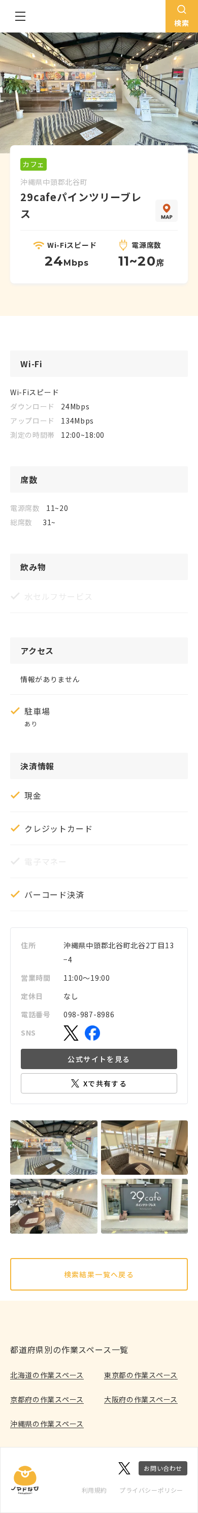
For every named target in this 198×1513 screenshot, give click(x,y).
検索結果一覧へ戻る (99, 1274)
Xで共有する (105, 1083)
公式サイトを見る (99, 1059)
